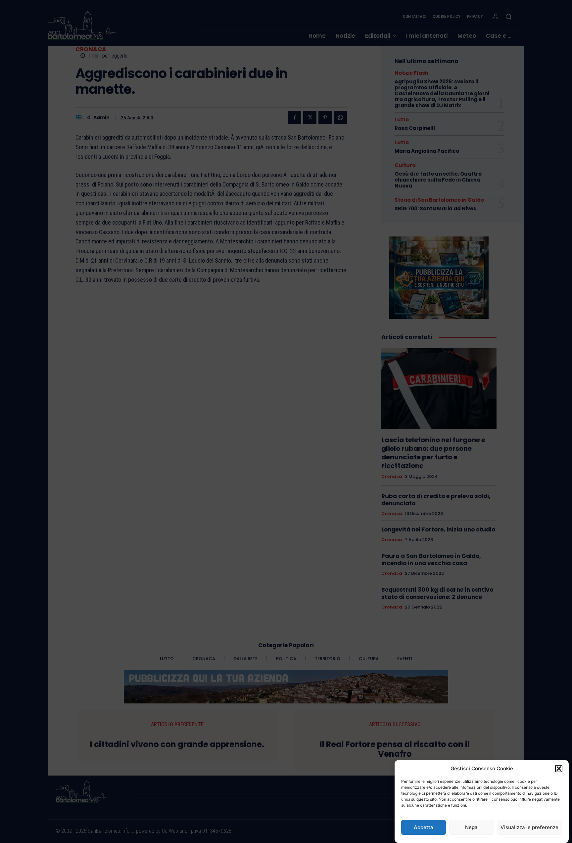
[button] (558, 768)
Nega (471, 827)
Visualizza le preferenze (529, 827)
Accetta (423, 827)
